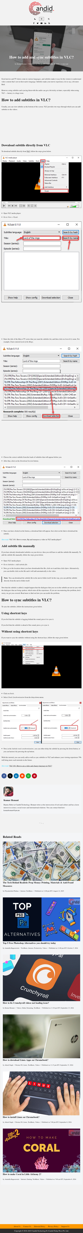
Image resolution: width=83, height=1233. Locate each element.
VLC (28, 151)
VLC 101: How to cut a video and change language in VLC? (30, 766)
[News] (49, 23)
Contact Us (27, 1226)
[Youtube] (41, 23)
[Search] (48, 19)
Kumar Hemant (22, 64)
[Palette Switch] (35, 19)
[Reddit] (22, 775)
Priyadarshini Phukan (12, 891)
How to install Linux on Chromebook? (21, 1117)
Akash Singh (9, 1065)
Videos (45, 948)
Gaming (29, 1179)
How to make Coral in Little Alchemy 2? (22, 1174)
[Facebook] (33, 23)
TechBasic (29, 891)
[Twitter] (37, 23)
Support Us (65, 1226)
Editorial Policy (39, 1226)
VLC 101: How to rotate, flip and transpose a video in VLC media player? (35, 539)
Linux (25, 1065)
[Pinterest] (34, 775)
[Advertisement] (41, 128)
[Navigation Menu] (41, 19)
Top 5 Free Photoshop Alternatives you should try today (29, 943)
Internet (23, 891)
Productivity (38, 948)
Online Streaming (27, 1008)
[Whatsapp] (28, 775)
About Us (17, 1226)
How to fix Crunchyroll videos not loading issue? (26, 1002)
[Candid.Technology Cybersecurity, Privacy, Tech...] (41, 8)
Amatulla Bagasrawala (12, 948)
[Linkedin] (45, 23)
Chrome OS (19, 1065)
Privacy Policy (53, 1226)
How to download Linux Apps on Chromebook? (25, 1060)
